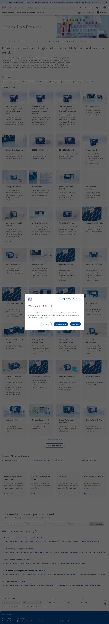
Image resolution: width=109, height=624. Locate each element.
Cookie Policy (43, 317)
